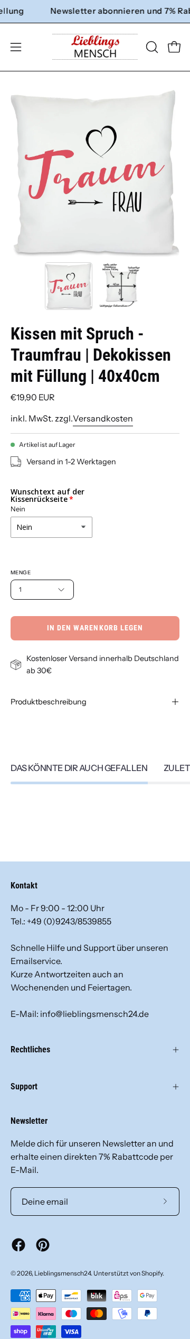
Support (24, 1086)
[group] (95, 11)
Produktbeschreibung (49, 702)
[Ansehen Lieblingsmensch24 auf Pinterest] (43, 1245)
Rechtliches (30, 1049)
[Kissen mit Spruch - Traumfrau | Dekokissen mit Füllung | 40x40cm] (68, 286)
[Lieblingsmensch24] (95, 47)
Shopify (152, 1273)
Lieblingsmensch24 (62, 1273)
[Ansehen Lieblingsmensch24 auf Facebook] (18, 1245)
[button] (151, 47)
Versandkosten (103, 418)
